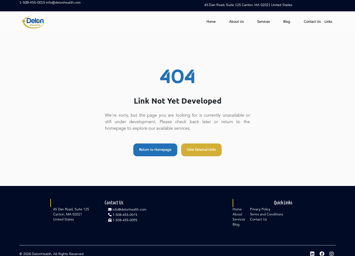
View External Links (201, 149)
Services (263, 21)
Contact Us (312, 21)
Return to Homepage (155, 149)
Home (211, 21)
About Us (236, 21)
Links (328, 21)
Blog (286, 21)
